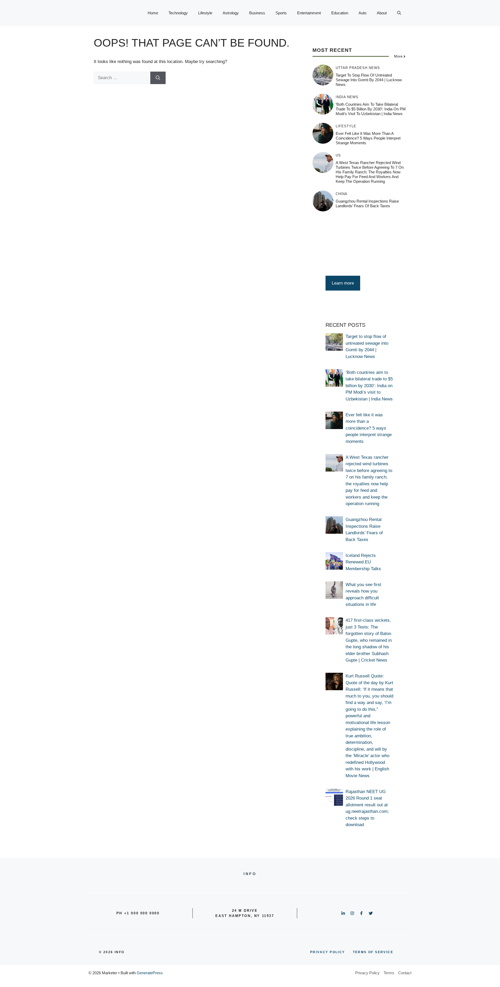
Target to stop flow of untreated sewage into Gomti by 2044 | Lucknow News (369, 80)
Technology (178, 13)
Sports (281, 13)
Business (257, 13)
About (382, 13)
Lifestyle (205, 13)
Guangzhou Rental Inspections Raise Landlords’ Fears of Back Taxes (367, 203)
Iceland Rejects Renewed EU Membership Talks (363, 562)
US (338, 155)
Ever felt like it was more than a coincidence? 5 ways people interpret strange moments (368, 138)
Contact (404, 973)
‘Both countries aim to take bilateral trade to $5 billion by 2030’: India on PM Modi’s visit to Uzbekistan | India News (371, 109)
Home (153, 13)
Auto (362, 13)
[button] (399, 13)
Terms (389, 973)
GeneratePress (150, 973)
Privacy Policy (367, 973)
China (341, 194)
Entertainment (309, 13)
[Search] (158, 78)
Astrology (231, 13)
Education (339, 13)
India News (347, 97)
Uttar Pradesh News (358, 68)
